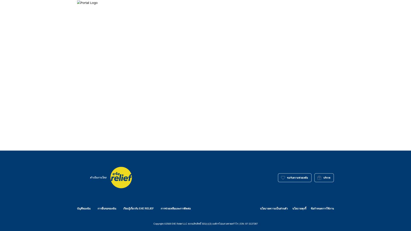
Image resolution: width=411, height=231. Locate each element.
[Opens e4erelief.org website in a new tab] (121, 177)
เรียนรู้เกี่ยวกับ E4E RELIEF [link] (138, 208)
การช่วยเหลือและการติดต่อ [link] (176, 208)
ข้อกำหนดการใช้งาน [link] (322, 208)
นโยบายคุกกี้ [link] (299, 208)
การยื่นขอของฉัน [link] (107, 208)
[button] (87, 2)
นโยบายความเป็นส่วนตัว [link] (274, 208)
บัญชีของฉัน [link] (84, 208)
